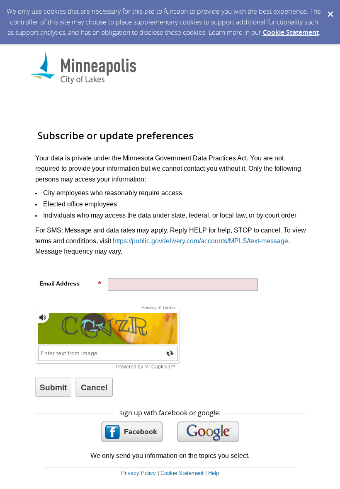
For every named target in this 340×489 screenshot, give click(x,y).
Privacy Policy (138, 473)
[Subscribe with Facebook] (132, 431)
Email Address (59, 283)
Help (213, 473)
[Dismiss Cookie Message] (329, 8)
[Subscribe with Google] (208, 431)
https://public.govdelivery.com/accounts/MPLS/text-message (200, 240)
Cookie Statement (291, 32)
